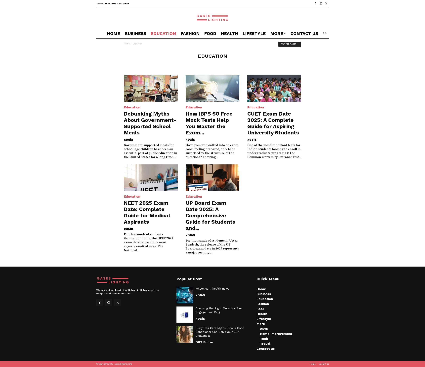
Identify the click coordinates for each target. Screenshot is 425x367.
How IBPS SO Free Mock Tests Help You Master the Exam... (209, 123)
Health (229, 33)
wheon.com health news (212, 288)
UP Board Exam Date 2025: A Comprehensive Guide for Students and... (210, 215)
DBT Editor (204, 342)
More (276, 33)
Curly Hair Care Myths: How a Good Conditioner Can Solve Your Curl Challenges (220, 331)
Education (163, 33)
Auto (264, 329)
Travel (265, 344)
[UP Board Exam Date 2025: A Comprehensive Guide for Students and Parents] (212, 177)
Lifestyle (254, 33)
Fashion (190, 33)
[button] (325, 33)
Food (210, 33)
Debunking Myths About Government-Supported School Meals (150, 123)
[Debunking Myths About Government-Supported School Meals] (151, 88)
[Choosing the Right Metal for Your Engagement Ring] (184, 314)
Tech (264, 339)
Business (135, 33)
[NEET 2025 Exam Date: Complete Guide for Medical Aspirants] (151, 177)
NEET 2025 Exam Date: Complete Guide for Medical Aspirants (147, 212)
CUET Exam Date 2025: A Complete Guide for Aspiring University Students (273, 123)
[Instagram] (320, 3)
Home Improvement (276, 334)
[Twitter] (326, 3)
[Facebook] (315, 3)
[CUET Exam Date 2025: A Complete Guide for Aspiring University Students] (274, 88)
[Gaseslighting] (212, 18)
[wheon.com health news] (184, 295)
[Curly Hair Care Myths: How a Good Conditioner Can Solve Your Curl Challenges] (184, 334)
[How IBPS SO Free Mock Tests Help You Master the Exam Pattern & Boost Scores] (212, 88)
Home (113, 33)
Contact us (304, 33)
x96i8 (128, 140)
